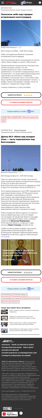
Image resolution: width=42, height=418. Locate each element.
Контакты (6, 345)
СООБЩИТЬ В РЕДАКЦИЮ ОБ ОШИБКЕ (16, 355)
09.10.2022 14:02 (6, 8)
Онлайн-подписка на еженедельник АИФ (19, 353)
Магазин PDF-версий (10, 350)
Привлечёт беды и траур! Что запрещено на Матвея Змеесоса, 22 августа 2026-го (20, 253)
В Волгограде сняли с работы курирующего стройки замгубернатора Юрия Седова (22, 323)
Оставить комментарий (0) (21, 102)
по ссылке (5, 237)
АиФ (19, 47)
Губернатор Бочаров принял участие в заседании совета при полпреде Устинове (22, 317)
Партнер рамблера (18, 408)
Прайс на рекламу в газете (23, 345)
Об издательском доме (11, 347)
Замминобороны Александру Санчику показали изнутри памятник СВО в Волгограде (24, 329)
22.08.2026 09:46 (6, 130)
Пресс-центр (28, 347)
